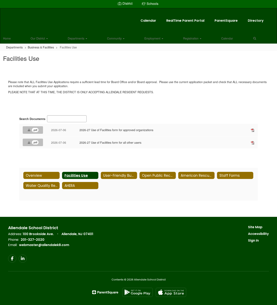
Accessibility (258, 233)
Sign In (253, 240)
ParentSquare (226, 20)
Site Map (255, 227)
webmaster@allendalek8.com (44, 245)
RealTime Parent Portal (185, 20)
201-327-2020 (32, 239)
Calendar (148, 20)
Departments (76, 38)
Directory (256, 20)
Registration (191, 38)
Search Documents (32, 119)
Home (7, 38)
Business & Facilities (41, 47)
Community (114, 38)
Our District (38, 38)
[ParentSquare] (105, 292)
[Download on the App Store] (171, 292)
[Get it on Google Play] (137, 292)
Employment (152, 38)
